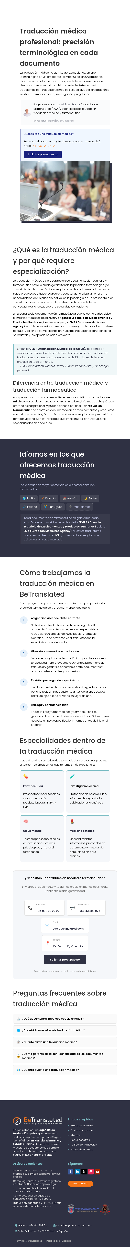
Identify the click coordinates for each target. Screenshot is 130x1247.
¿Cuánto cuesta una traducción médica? (48, 1070)
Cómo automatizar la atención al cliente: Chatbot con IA (33, 1190)
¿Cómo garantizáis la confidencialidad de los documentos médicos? (60, 1056)
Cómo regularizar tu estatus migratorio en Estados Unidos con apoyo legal (37, 1182)
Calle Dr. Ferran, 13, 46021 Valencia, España (43, 1231)
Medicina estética (82, 831)
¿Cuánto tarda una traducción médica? (47, 1042)
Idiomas (76, 1135)
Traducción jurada (82, 1130)
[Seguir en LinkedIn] (77, 1171)
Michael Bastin (70, 104)
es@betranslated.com (68, 929)
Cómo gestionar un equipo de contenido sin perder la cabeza (32, 1197)
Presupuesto (80, 1183)
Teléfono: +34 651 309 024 (33, 1225)
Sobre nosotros (80, 1140)
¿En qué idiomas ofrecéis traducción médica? (51, 1030)
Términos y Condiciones (28, 1240)
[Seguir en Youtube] (97, 1171)
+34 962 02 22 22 (44, 146)
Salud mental (32, 831)
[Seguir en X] (84, 1171)
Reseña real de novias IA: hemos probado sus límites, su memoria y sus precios (37, 1173)
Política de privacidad (58, 1240)
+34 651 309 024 (89, 911)
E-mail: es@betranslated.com (74, 1225)
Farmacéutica (33, 786)
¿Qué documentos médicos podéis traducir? (50, 1019)
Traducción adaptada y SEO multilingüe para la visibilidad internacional (37, 1204)
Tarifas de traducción (84, 1144)
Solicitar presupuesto (43, 154)
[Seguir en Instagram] (91, 1171)
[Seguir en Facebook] (70, 1171)
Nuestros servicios (82, 1125)
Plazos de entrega (82, 1149)
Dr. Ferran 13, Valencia (68, 946)
